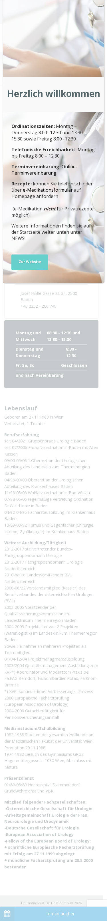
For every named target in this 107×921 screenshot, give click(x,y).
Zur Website (30, 261)
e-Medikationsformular (48, 190)
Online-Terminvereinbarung (44, 169)
